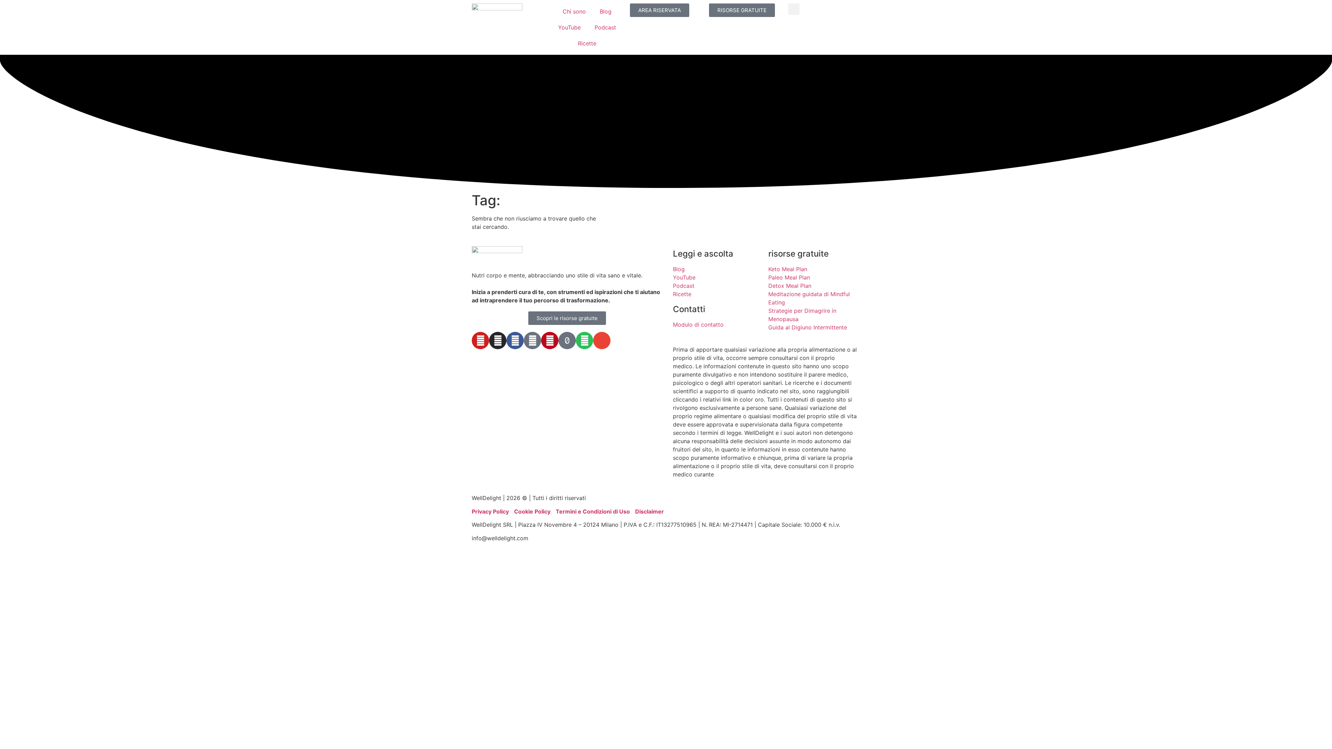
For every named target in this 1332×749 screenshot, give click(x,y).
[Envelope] (601, 340)
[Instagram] (497, 340)
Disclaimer (649, 511)
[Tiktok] (567, 340)
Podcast (605, 27)
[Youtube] (480, 340)
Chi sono (574, 11)
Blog (606, 11)
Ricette (587, 43)
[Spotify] (584, 340)
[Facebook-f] (515, 340)
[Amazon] (532, 340)
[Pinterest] (549, 340)
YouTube (569, 27)
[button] (794, 9)
